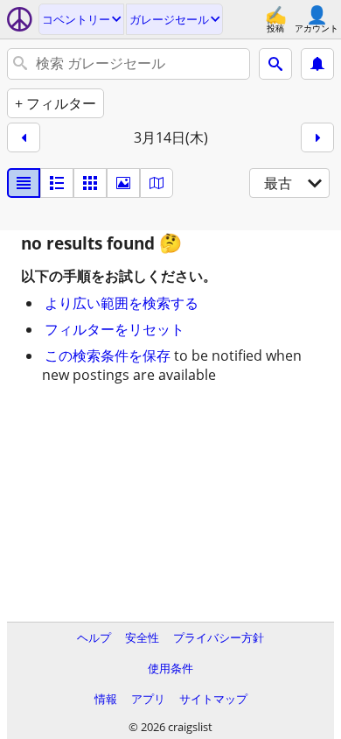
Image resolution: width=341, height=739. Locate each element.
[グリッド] (90, 183)
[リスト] (23, 183)
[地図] (156, 183)
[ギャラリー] (123, 183)
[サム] (56, 183)
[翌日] (317, 137)
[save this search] (317, 64)
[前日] (23, 137)
